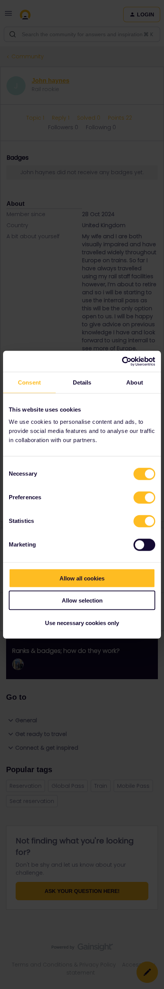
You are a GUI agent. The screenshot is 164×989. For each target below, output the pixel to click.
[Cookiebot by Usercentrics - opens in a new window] (121, 361)
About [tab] (134, 382)
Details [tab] (82, 382)
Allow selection (82, 600)
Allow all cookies (82, 578)
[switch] (144, 497)
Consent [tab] (29, 382)
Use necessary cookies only (82, 622)
